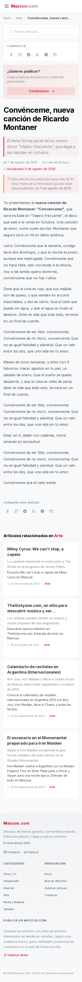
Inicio (7, 18)
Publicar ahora (17, 955)
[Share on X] (20, 55)
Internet (8, 888)
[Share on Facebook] (11, 55)
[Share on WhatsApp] (37, 55)
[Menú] (6, 6)
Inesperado (11, 881)
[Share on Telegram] (46, 55)
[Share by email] (55, 55)
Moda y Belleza (13, 902)
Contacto (13, 852)
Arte (19, 18)
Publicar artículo (56, 888)
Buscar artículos (56, 881)
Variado (8, 909)
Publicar (33, 852)
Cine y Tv (9, 874)
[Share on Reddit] (29, 55)
